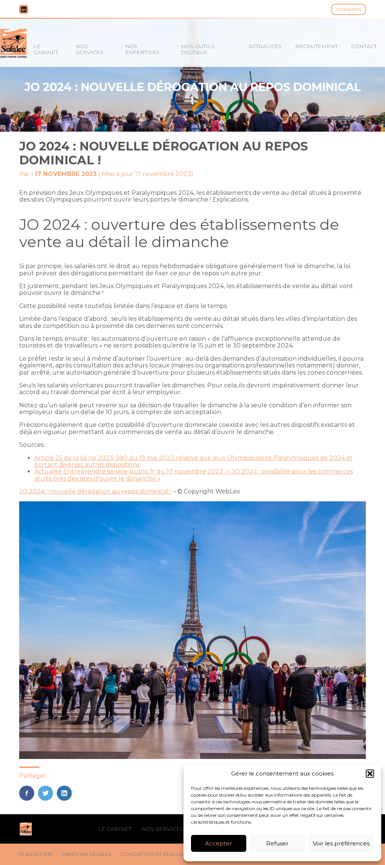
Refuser (277, 843)
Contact (364, 46)
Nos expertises (142, 49)
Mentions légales (87, 854)
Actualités (265, 46)
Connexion (348, 9)
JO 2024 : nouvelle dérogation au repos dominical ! (95, 491)
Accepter (218, 843)
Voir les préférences (341, 843)
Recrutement (316, 46)
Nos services (89, 49)
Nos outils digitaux (198, 49)
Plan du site (36, 854)
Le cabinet (45, 49)
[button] (370, 773)
